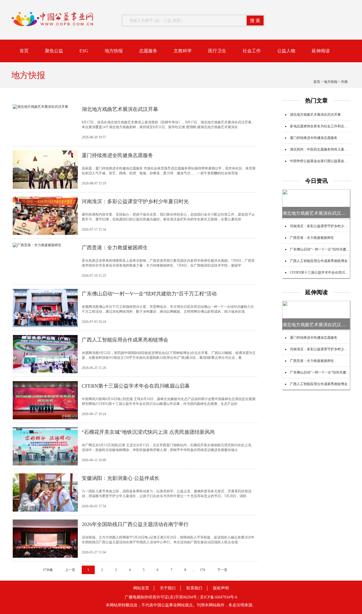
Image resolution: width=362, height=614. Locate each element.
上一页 (70, 570)
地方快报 (114, 50)
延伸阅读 (321, 50)
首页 (24, 50)
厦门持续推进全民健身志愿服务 (313, 138)
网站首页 (141, 588)
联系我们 (194, 588)
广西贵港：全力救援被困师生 (312, 238)
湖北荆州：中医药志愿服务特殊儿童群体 (320, 149)
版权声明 (221, 588)
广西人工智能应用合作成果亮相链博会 (319, 261)
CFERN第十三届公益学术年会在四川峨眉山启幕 (326, 272)
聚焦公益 (54, 50)
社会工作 (252, 50)
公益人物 (286, 50)
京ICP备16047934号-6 (218, 597)
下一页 (222, 570)
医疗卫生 (217, 50)
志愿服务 (148, 50)
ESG (83, 50)
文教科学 (183, 50)
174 (202, 570)
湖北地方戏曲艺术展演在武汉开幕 (315, 115)
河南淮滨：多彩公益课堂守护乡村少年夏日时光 (325, 226)
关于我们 (168, 588)
